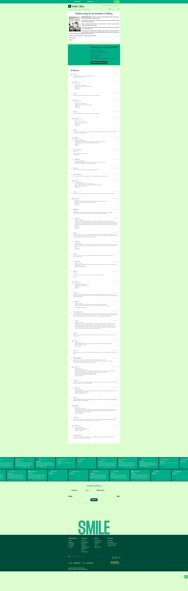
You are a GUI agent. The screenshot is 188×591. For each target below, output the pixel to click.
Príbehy (84, 9)
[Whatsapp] (186, 576)
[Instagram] (116, 558)
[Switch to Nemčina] (111, 5)
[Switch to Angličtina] (105, 5)
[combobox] (112, 9)
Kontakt (88, 9)
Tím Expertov (74, 490)
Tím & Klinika (70, 9)
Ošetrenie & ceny (77, 9)
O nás (87, 490)
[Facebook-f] (113, 558)
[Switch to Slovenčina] (101, 5)
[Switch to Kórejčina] (116, 5)
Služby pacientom (101, 490)
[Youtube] (119, 558)
